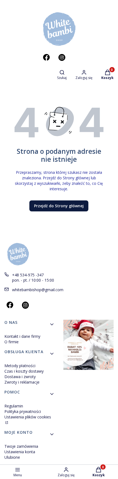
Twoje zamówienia (21, 446)
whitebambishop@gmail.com (37, 289)
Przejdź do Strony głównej (59, 205)
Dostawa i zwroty (20, 376)
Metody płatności (19, 365)
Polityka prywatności (22, 411)
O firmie (11, 341)
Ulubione (12, 457)
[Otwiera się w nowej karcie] (46, 57)
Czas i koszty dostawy (24, 371)
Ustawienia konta (19, 451)
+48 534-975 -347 (28, 274)
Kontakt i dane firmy (22, 336)
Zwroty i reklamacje (22, 382)
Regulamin (13, 406)
